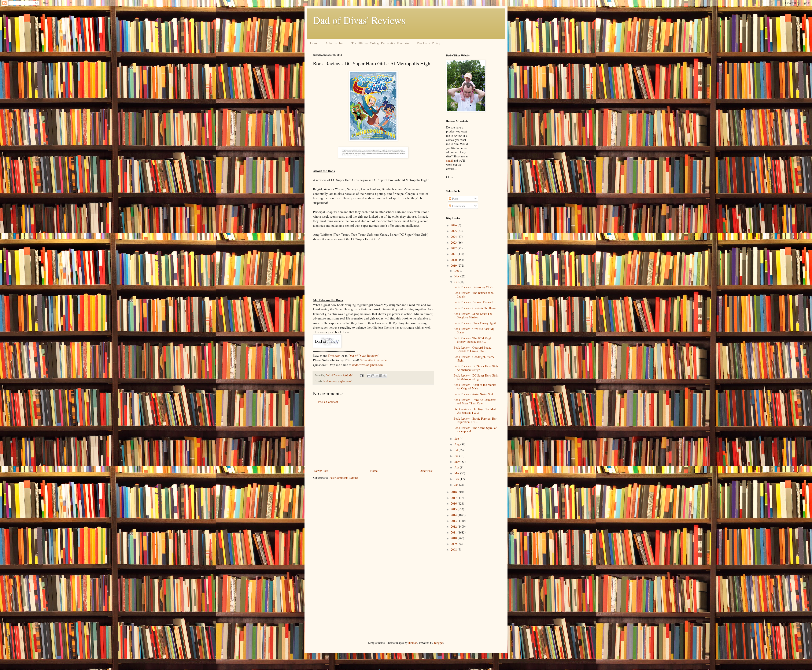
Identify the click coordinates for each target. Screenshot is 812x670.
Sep (457, 439)
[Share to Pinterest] (385, 376)
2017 (454, 498)
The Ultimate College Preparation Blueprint (380, 43)
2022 (454, 248)
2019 (454, 265)
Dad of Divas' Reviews (359, 20)
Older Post (426, 471)
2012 (454, 526)
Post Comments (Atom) (343, 478)
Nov (457, 276)
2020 (454, 260)
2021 (454, 254)
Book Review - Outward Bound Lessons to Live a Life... (472, 349)
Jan (456, 485)
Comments (458, 206)
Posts (454, 198)
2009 (454, 544)
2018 (454, 492)
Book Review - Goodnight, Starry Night (474, 358)
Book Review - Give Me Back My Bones (474, 330)
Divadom (334, 355)
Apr (457, 467)
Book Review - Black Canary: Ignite (475, 323)
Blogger (438, 643)
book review (330, 381)
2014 (454, 515)
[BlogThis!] (373, 376)
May (457, 462)
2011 (454, 532)
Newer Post (321, 471)
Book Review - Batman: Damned (473, 302)
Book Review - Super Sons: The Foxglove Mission (473, 315)
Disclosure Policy (428, 43)
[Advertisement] (373, 436)
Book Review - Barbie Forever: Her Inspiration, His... (475, 420)
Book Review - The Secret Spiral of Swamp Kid (475, 429)
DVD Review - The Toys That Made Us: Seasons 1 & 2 (475, 411)
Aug (457, 444)
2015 (454, 509)
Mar (457, 473)
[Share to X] (377, 376)
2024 (454, 237)
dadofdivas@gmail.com (368, 365)
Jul (456, 450)
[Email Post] (361, 375)
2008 (454, 549)
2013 (454, 521)
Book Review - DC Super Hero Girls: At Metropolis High (476, 368)
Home (314, 43)
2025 (454, 231)
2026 (454, 225)
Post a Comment (328, 402)
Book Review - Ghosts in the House (475, 308)
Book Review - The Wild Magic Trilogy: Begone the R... (473, 340)
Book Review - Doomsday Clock (473, 287)
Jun (456, 456)
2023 (454, 242)
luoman (412, 643)
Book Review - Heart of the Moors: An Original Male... (475, 386)
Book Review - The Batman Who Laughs (474, 294)
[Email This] (369, 376)
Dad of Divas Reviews (363, 355)
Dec (457, 271)
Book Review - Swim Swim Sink (474, 394)
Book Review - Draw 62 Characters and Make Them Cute (475, 401)
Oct (456, 282)
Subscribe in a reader (374, 360)
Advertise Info (334, 43)
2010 (454, 538)
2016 (454, 503)
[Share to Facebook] (381, 376)
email (449, 160)
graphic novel (345, 381)
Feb (457, 479)
